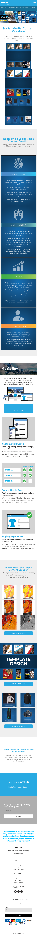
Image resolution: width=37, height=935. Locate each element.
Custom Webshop (18, 867)
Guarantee (18, 879)
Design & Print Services (18, 866)
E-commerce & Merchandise (18, 864)
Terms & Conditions (19, 882)
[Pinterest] (18, 891)
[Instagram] (21, 891)
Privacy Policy (18, 881)
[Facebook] (15, 891)
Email (6, 907)
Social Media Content (18, 869)
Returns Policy (18, 877)
